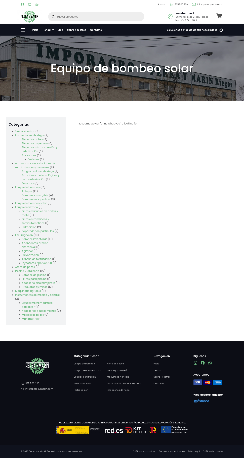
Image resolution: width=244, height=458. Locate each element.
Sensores (28, 183)
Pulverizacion (30, 255)
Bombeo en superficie (36, 199)
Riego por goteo (32, 139)
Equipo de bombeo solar (31, 203)
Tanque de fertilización (36, 259)
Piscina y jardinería (27, 271)
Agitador (27, 251)
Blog (60, 30)
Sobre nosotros (76, 30)
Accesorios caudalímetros (39, 311)
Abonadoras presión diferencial (35, 245)
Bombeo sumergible (35, 195)
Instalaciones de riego (29, 135)
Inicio (35, 30)
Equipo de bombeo (27, 187)
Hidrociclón (29, 227)
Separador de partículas (38, 231)
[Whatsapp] (37, 4)
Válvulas (33, 159)
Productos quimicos (34, 287)
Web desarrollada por (208, 395)
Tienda (46, 30)
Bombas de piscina (34, 275)
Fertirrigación (24, 235)
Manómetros (30, 319)
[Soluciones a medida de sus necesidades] (221, 30)
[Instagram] (29, 4)
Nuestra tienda (185, 13)
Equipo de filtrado (26, 207)
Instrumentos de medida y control (37, 295)
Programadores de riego (38, 171)
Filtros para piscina (34, 279)
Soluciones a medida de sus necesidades (192, 30)
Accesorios (29, 155)
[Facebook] (22, 4)
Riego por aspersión (35, 143)
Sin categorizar (25, 131)
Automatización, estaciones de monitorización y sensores (35, 165)
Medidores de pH (33, 315)
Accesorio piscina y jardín (38, 283)
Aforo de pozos (25, 267)
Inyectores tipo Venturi (37, 263)
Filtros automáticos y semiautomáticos (35, 221)
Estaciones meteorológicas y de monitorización (40, 177)
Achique (27, 191)
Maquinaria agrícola (28, 291)
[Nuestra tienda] (170, 16)
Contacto (96, 30)
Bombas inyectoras (34, 239)
